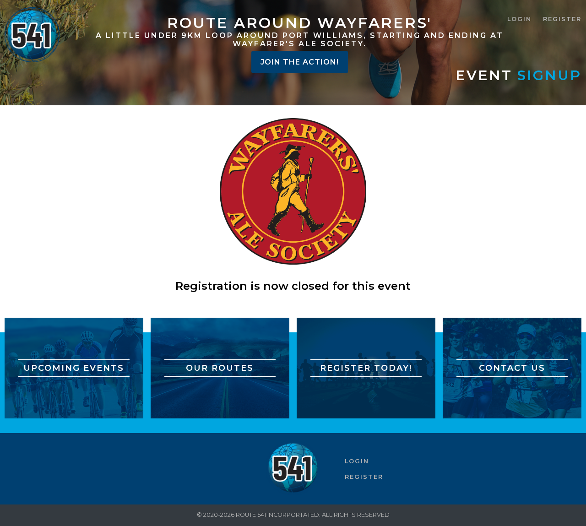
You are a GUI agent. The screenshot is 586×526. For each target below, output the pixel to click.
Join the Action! (299, 62)
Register (562, 19)
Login (519, 19)
